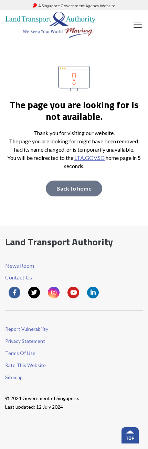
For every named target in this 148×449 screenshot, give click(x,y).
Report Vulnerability (26, 329)
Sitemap (14, 377)
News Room (19, 265)
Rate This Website (25, 365)
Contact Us (18, 277)
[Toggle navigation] (138, 25)
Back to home (74, 188)
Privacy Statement (25, 341)
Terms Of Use (20, 353)
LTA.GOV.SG (89, 157)
